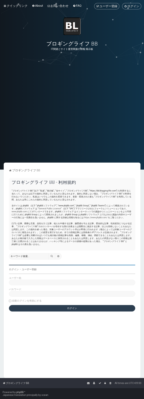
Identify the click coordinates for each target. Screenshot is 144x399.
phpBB (20, 392)
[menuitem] (37, 5)
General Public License (50, 208)
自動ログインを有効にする (27, 300)
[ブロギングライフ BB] (72, 26)
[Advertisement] (72, 145)
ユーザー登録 (29, 269)
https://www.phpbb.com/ (95, 217)
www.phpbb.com (19, 211)
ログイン (14, 269)
